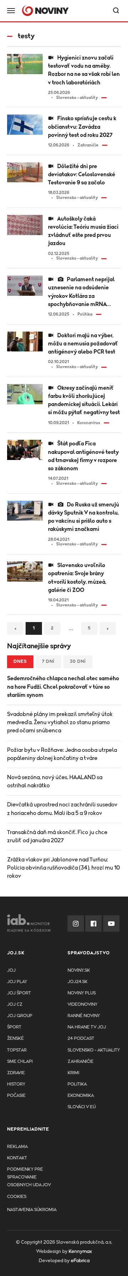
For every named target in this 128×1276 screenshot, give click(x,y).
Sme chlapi (20, 1061)
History (16, 1084)
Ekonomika (81, 1095)
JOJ (11, 970)
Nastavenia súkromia (32, 1210)
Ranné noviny (84, 1016)
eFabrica (80, 1260)
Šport (14, 1027)
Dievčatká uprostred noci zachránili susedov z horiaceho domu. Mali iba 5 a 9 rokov (62, 809)
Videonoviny (82, 1004)
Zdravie (16, 1073)
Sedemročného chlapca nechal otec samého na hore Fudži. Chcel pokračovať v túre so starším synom (63, 687)
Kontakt (17, 1158)
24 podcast (81, 1038)
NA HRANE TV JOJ (87, 1027)
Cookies (16, 1196)
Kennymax (80, 1251)
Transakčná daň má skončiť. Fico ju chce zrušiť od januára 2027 (57, 836)
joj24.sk (77, 982)
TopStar (17, 1050)
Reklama (17, 1146)
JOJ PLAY (17, 982)
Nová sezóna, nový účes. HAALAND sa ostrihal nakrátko (54, 781)
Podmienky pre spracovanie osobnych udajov (29, 1177)
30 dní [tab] (78, 661)
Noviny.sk (79, 970)
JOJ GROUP (19, 1016)
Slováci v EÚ (82, 1107)
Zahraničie (81, 1061)
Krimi (73, 1073)
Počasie (16, 1095)
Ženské (15, 1038)
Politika (77, 1084)
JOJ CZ (14, 1004)
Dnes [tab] (20, 661)
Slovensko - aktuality (94, 1050)
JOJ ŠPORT (19, 993)
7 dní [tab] (48, 661)
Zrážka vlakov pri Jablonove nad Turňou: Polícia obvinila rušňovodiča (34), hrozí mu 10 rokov (63, 868)
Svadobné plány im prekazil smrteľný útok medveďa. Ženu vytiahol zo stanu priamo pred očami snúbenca (60, 722)
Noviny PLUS (82, 993)
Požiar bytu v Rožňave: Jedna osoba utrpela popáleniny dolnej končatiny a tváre (62, 754)
